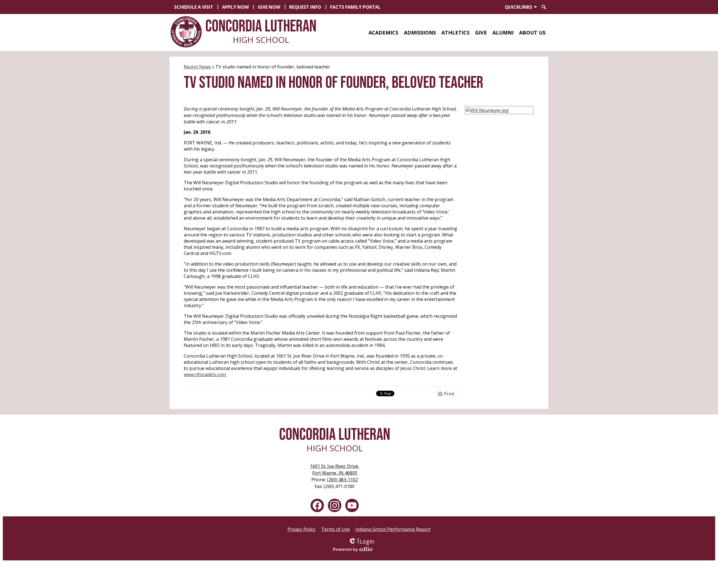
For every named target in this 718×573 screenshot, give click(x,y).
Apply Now (235, 7)
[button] (383, 33)
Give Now (269, 7)
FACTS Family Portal (355, 7)
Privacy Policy (301, 529)
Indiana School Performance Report (393, 529)
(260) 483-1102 (342, 480)
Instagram (334, 505)
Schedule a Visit (193, 7)
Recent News (197, 67)
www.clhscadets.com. (205, 374)
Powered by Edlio (361, 549)
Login (361, 541)
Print (449, 394)
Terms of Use (335, 529)
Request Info (305, 7)
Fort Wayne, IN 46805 (334, 469)
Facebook (317, 505)
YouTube (352, 505)
